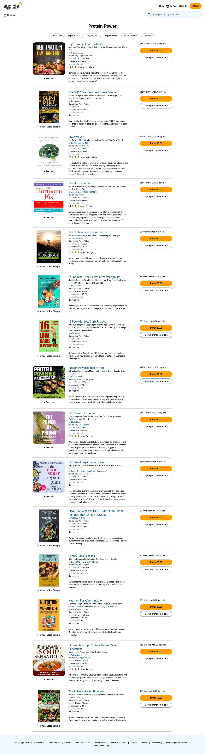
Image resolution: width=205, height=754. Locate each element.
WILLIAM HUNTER (78, 518)
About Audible (54, 743)
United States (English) (102, 745)
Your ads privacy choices (176, 743)
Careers (67, 743)
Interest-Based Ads (118, 743)
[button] (57, 35)
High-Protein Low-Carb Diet (85, 44)
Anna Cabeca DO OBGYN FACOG (84, 192)
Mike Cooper (84, 425)
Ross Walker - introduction (96, 471)
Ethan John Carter (78, 697)
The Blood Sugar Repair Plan (86, 462)
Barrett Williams (77, 562)
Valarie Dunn (76, 655)
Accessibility (157, 743)
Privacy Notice (100, 743)
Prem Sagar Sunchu (79, 609)
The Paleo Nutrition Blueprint (86, 691)
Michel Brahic (76, 422)
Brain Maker (76, 137)
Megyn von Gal (84, 658)
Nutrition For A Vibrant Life (85, 600)
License (134, 743)
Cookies (144, 743)
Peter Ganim (84, 146)
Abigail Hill (75, 333)
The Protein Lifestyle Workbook (87, 232)
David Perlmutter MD (79, 143)
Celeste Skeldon (77, 53)
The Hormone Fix (79, 183)
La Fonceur (75, 286)
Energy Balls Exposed (81, 556)
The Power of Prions (81, 413)
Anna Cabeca (84, 195)
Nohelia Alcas (76, 377)
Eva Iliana (75, 101)
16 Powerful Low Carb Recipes (87, 321)
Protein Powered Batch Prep (86, 368)
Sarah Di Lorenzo (78, 471)
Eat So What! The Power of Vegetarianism (94, 277)
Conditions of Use (82, 743)
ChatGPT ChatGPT (92, 562)
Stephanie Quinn (85, 56)
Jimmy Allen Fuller (86, 379)
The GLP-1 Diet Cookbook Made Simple (92, 92)
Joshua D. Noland (78, 238)
